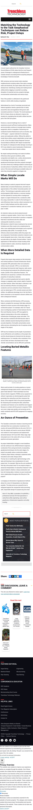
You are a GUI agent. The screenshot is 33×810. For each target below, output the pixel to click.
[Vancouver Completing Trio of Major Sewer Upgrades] (5, 635)
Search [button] (20, 3)
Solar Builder (17, 726)
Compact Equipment (6, 726)
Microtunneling (20, 672)
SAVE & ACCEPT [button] (4, 809)
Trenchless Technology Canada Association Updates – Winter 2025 (6, 622)
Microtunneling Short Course (9, 692)
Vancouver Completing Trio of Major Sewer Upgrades (5, 646)
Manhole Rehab (5, 672)
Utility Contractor (12, 728)
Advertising (4, 715)
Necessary (5, 793)
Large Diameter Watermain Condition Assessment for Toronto (16, 622)
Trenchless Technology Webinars (10, 695)
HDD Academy (5, 686)
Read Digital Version (6, 706)
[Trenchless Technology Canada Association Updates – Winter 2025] (5, 609)
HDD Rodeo (4, 689)
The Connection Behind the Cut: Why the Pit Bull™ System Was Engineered (15, 548)
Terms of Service (11, 736)
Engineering (19, 669)
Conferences (4, 712)
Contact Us (4, 718)
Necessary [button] (3, 791)
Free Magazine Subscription (9, 709)
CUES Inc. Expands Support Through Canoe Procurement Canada (27, 621)
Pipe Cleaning (5, 675)
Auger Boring (4, 669)
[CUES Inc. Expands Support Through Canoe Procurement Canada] (27, 609)
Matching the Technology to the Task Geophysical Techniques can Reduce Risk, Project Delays (15, 29)
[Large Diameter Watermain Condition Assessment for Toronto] (16, 609)
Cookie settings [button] (4, 757)
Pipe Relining (20, 675)
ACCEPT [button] (12, 757)
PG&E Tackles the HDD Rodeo (14, 526)
